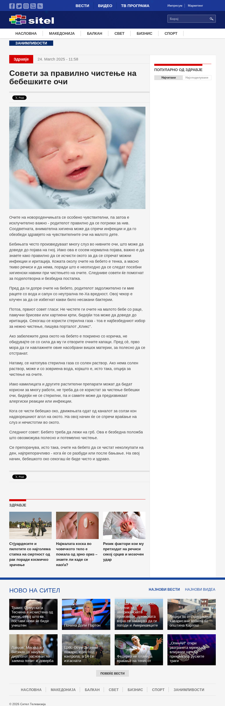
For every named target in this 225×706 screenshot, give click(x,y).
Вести (82, 6)
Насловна (26, 33)
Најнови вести (164, 589)
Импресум (174, 5)
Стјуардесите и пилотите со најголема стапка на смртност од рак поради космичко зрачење (30, 554)
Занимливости (31, 43)
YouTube (33, 6)
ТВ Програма (135, 6)
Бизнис (144, 33)
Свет (119, 33)
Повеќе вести (112, 673)
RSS (40, 6)
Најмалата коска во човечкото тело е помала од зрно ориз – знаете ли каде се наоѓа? (76, 554)
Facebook (12, 6)
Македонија (62, 33)
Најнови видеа (200, 589)
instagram (26, 6)
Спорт (171, 33)
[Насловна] (31, 24)
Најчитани (168, 77)
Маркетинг (195, 5)
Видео (105, 6)
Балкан (94, 33)
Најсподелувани (196, 77)
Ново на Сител (34, 590)
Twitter (19, 6)
